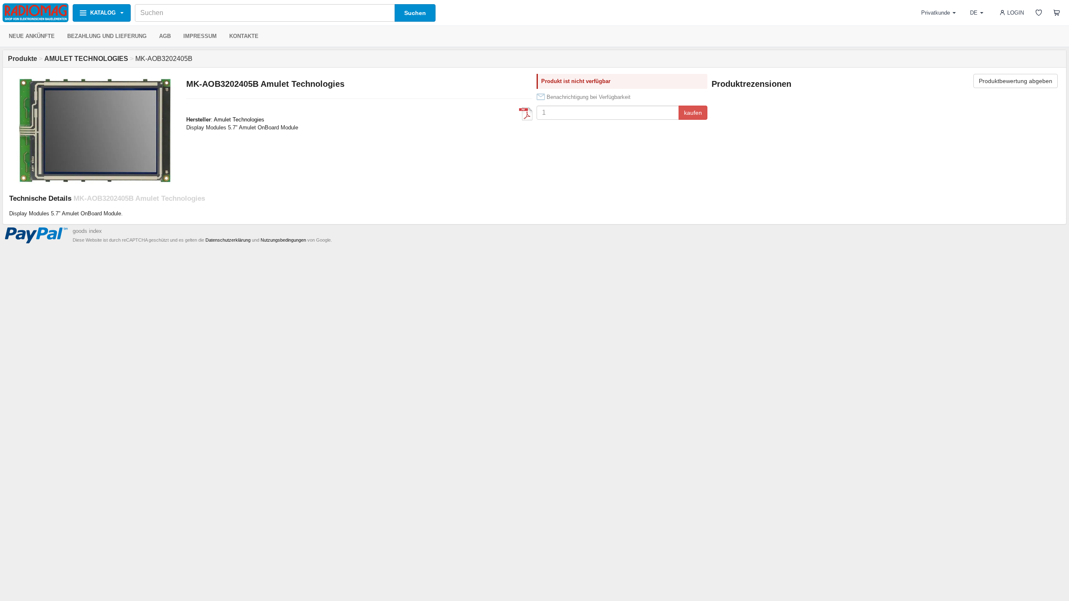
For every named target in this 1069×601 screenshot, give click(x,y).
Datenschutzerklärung (228, 239)
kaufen (693, 112)
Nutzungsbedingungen (283, 239)
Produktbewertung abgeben (1015, 81)
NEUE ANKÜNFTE (32, 36)
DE (974, 13)
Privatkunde (935, 13)
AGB (165, 36)
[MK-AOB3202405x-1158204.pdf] (525, 114)
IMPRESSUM (200, 36)
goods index (87, 231)
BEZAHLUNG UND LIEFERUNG (107, 36)
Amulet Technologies (239, 119)
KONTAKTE (243, 36)
